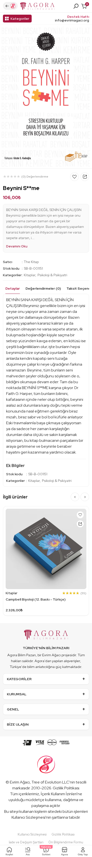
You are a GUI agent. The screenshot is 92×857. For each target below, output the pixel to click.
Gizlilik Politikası (66, 788)
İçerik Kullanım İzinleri (59, 793)
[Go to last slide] (75, 497)
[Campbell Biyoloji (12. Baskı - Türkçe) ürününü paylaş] (80, 524)
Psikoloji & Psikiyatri (52, 275)
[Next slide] (84, 497)
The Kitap (31, 262)
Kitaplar (29, 275)
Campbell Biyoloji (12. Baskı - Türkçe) (36, 599)
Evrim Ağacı (20, 782)
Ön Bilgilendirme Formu (65, 842)
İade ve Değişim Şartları (26, 842)
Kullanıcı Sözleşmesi (28, 817)
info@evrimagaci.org (72, 20)
